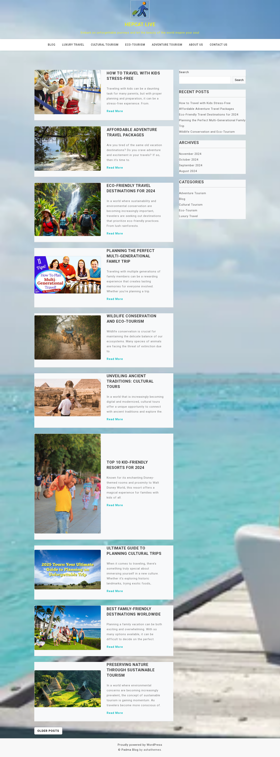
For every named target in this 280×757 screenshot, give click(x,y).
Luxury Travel (73, 44)
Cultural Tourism (104, 44)
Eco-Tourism (135, 44)
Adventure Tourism (167, 44)
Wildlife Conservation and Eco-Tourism (207, 131)
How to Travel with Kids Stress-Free (205, 103)
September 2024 (190, 165)
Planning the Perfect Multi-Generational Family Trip (130, 256)
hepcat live (140, 24)
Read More (115, 111)
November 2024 (190, 154)
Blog (51, 44)
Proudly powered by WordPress (140, 744)
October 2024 (188, 159)
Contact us (218, 44)
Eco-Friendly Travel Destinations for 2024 (208, 114)
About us (196, 44)
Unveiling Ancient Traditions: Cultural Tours (130, 381)
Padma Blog (130, 749)
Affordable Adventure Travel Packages (206, 109)
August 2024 (188, 171)
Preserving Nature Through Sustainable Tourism (131, 670)
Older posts (48, 731)
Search (184, 72)
